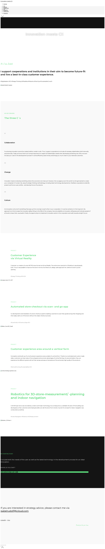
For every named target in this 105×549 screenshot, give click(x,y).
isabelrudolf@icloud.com (15, 511)
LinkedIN (3, 520)
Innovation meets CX (6, 1)
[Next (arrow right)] (2, 546)
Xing (8, 520)
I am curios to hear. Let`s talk (9, 472)
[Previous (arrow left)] (1, 546)
